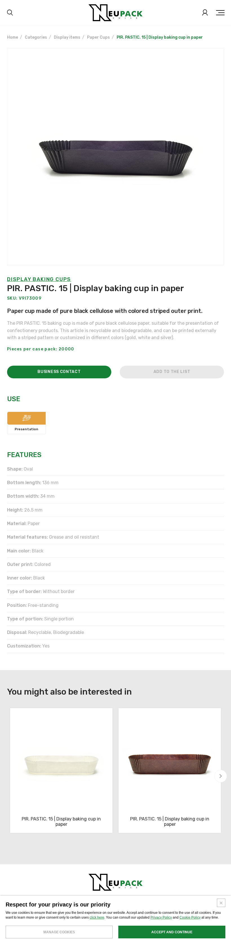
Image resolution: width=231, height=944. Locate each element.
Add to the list (172, 371)
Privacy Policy (161, 917)
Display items (67, 37)
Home (12, 37)
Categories (36, 37)
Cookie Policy (190, 917)
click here (97, 917)
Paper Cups (98, 37)
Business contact (59, 371)
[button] (220, 776)
